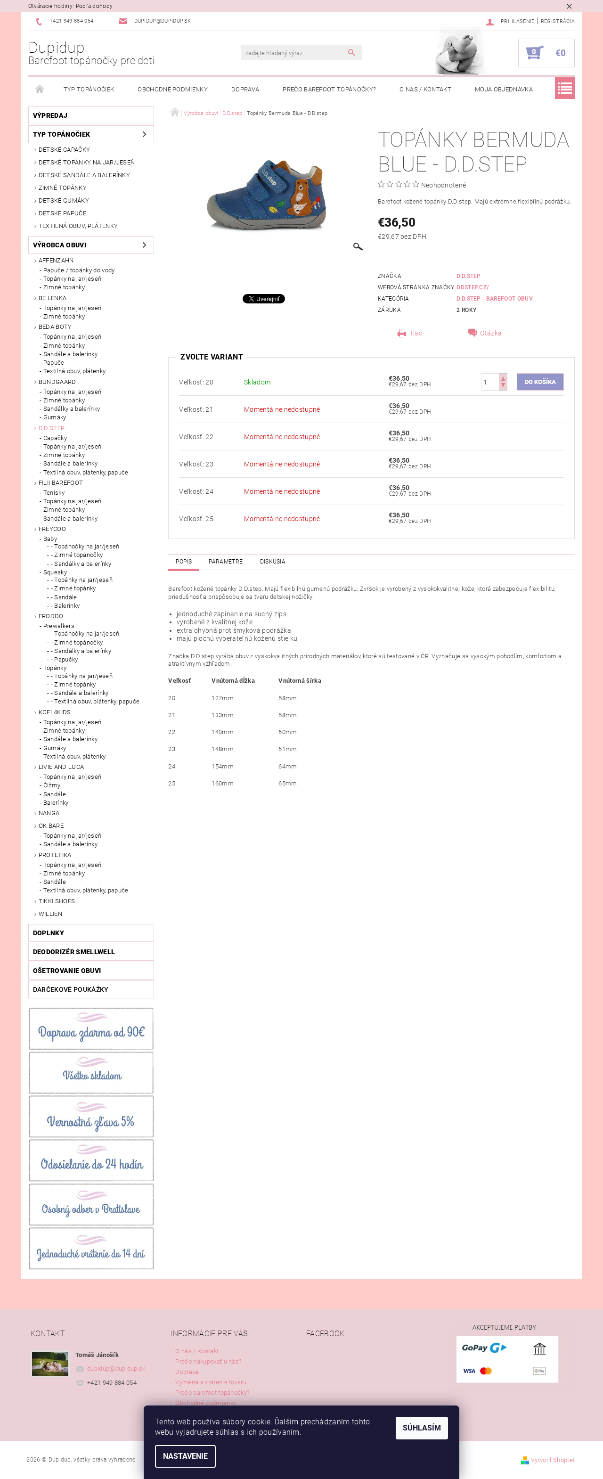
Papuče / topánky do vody (79, 270)
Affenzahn (56, 260)
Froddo (51, 616)
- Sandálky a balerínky (81, 563)
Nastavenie (185, 1456)
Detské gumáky (64, 200)
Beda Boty (55, 326)
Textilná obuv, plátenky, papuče (86, 472)
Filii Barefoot (61, 482)
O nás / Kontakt (425, 89)
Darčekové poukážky (71, 989)
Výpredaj (50, 115)
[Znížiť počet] (503, 386)
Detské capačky (64, 149)
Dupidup (91, 52)
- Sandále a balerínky (80, 692)
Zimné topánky (63, 187)
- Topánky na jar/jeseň (82, 579)
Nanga (49, 813)
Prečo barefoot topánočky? (329, 89)
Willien (50, 913)
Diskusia (273, 561)
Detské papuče (62, 213)
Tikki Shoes (57, 901)
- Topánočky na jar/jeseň (85, 546)
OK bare (51, 825)
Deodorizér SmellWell (74, 952)
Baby (50, 538)
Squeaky (55, 572)
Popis (184, 561)
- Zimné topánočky (77, 554)
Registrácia (558, 21)
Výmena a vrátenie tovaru (210, 1382)
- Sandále (64, 597)
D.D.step (52, 428)
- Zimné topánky (73, 588)
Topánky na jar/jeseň (72, 278)
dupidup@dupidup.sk (116, 1368)
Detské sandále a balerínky (84, 175)
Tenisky (54, 492)
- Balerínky (65, 605)
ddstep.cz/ (472, 287)
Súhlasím (422, 1427)
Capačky (55, 437)
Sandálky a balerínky (71, 408)
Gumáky (54, 417)
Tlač (415, 333)
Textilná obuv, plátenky (78, 225)
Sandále (54, 794)
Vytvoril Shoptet (553, 1459)
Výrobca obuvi (59, 245)
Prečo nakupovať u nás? (208, 1361)
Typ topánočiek (89, 89)
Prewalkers (58, 625)
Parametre (226, 561)
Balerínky (56, 802)
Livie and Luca (61, 766)
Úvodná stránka (40, 89)
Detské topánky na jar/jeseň (87, 162)
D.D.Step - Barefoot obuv (494, 298)
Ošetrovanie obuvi (67, 970)
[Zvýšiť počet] (503, 377)
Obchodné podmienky (173, 89)
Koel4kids (55, 712)
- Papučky (64, 659)
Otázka (491, 333)
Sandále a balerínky (70, 354)
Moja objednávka (504, 89)
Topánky (54, 667)
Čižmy (52, 785)
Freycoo (52, 528)
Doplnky (48, 933)
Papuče (54, 362)
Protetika (55, 854)
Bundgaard (57, 381)
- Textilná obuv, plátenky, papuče (95, 701)
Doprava (245, 89)
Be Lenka (53, 298)
